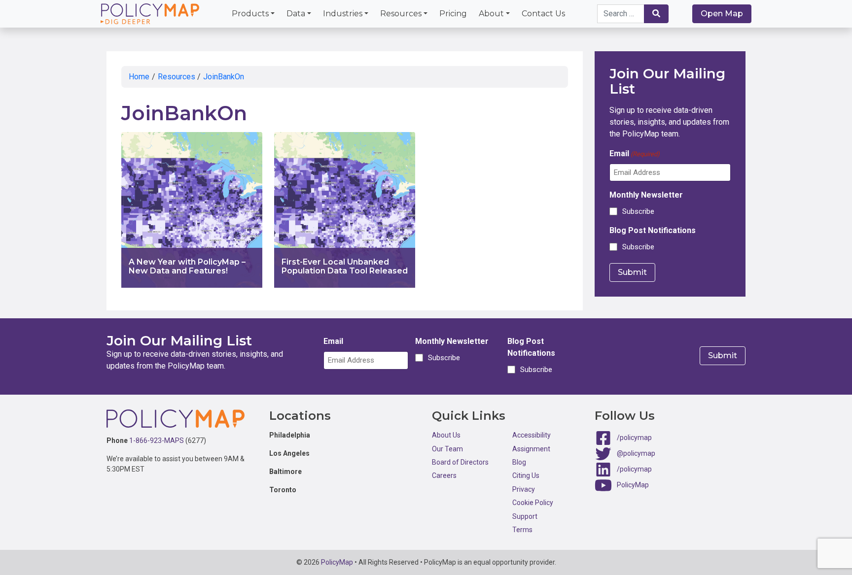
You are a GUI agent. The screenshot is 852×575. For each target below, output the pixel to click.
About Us (446, 435)
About (491, 13)
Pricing (453, 13)
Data (295, 13)
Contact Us (543, 13)
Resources (401, 13)
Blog (519, 462)
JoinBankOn (223, 76)
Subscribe (638, 211)
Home (139, 76)
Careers (444, 475)
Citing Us (525, 475)
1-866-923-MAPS (156, 440)
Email (634, 153)
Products (250, 13)
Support (524, 516)
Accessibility (531, 435)
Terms (522, 530)
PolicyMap (633, 485)
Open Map (722, 13)
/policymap (634, 437)
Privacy (523, 489)
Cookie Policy (532, 503)
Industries (342, 13)
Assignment (531, 449)
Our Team (447, 449)
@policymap (636, 453)
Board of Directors (460, 462)
